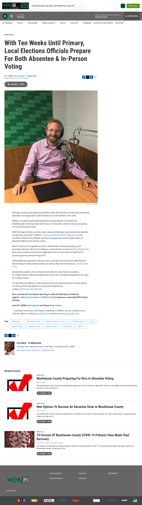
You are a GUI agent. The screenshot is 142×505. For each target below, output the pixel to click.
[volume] (12, 16)
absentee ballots (52, 326)
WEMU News (9, 35)
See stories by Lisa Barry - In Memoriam (35, 350)
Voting (91, 321)
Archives (119, 23)
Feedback (87, 23)
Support (74, 23)
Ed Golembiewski (81, 249)
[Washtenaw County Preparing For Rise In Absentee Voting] (19, 382)
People (20, 23)
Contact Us (83, 473)
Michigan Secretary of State (56, 321)
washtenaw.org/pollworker (30, 289)
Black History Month (103, 23)
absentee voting (34, 326)
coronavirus (67, 326)
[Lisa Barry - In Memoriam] (9, 348)
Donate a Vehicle (55, 473)
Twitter (58, 305)
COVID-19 (81, 326)
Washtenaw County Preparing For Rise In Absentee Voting (75, 378)
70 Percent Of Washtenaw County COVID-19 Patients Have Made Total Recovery (83, 437)
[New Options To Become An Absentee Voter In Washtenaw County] (19, 411)
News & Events (48, 23)
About (63, 23)
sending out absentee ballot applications (60, 235)
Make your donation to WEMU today (37, 297)
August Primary (17, 326)
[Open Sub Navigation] (14, 23)
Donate (134, 6)
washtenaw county (33, 321)
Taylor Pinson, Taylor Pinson (45, 443)
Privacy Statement (56, 478)
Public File (82, 478)
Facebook (34, 305)
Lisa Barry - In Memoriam (26, 76)
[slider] (15, 16)
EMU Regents (113, 473)
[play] (5, 16)
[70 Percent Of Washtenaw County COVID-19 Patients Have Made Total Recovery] (19, 439)
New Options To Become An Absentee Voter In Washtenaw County (80, 407)
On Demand (7, 23)
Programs (32, 23)
